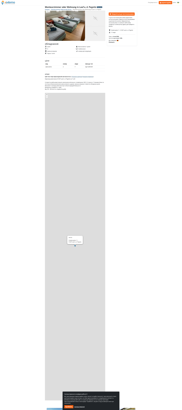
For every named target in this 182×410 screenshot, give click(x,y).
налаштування (79, 407)
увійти (174, 2)
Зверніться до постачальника (123, 14)
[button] (75, 246)
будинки (47, 9)
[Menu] (179, 2)
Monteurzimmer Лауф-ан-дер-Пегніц (61, 9)
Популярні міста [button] (152, 2)
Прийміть (68, 407)
